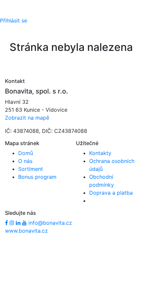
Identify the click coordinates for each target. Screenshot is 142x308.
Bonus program (37, 176)
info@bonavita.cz (50, 222)
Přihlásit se (13, 20)
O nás (25, 161)
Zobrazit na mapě (27, 117)
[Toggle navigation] (14, 12)
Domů (25, 153)
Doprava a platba (111, 192)
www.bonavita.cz (26, 230)
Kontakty (100, 153)
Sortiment (30, 169)
